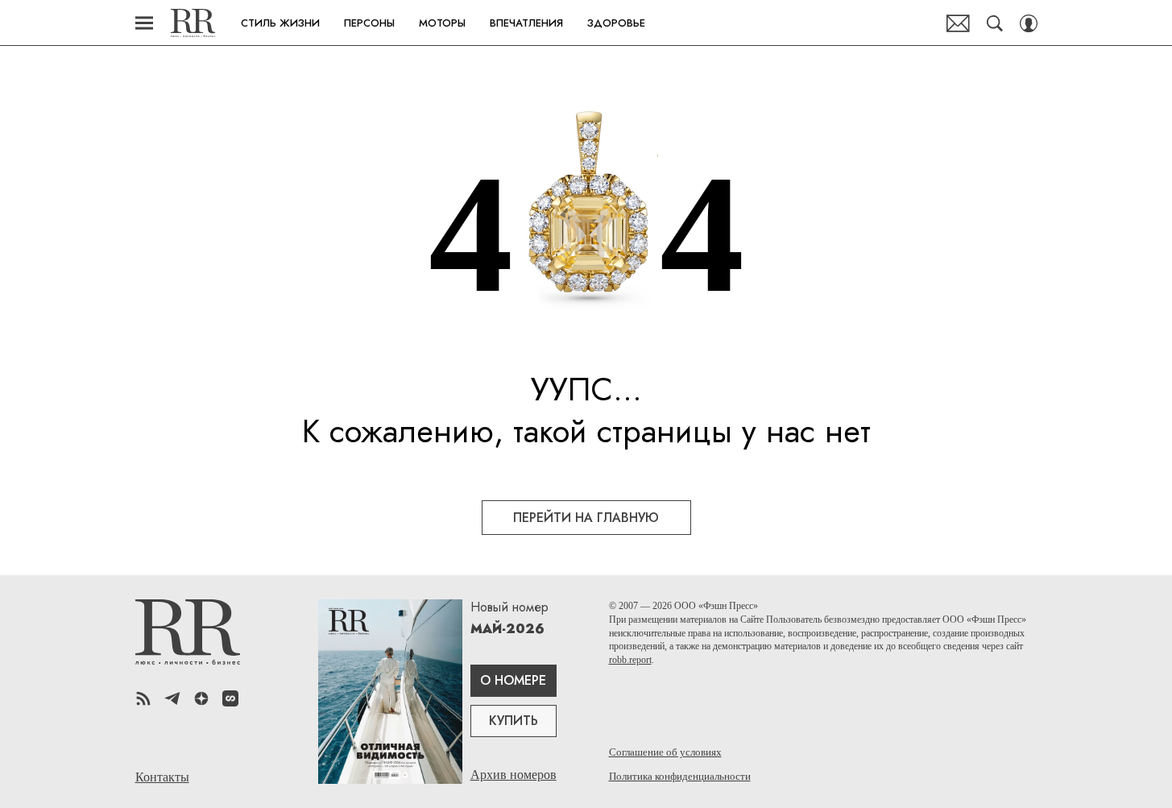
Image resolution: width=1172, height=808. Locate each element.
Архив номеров (513, 774)
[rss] (143, 698)
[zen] (201, 698)
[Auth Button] (1028, 23)
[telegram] (172, 698)
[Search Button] (995, 23)
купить (513, 720)
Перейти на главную (586, 517)
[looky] (230, 698)
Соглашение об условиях (665, 752)
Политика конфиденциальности (680, 776)
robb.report (630, 659)
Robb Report (193, 23)
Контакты (162, 777)
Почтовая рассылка (958, 23)
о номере (513, 680)
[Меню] (144, 23)
